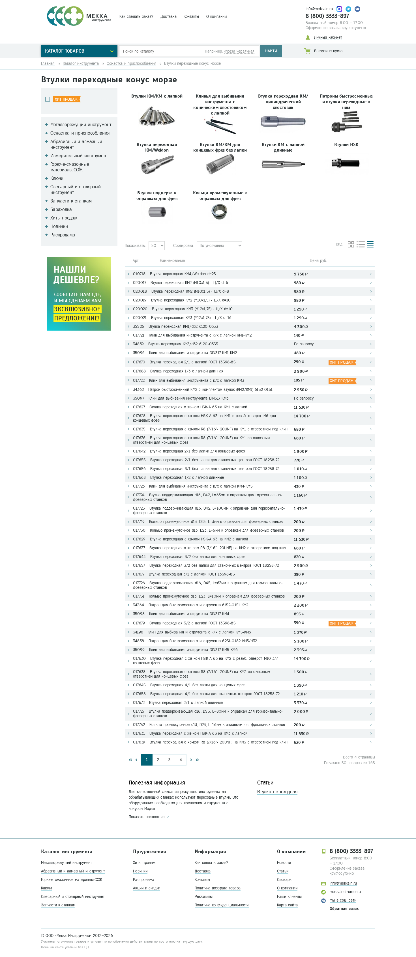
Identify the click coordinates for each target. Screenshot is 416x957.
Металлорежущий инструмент (66, 863)
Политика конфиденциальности (222, 905)
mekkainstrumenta (345, 892)
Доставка (168, 16)
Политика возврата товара (218, 888)
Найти (271, 51)
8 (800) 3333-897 (327, 16)
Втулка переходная (277, 791)
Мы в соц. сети (343, 900)
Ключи (46, 888)
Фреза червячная (239, 51)
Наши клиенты (289, 897)
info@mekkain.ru (319, 9)
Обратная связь (344, 909)
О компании (216, 16)
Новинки (140, 871)
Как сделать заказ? (136, 16)
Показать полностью (146, 817)
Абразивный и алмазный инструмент (73, 871)
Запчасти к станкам (58, 905)
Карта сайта (287, 905)
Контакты (191, 16)
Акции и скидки (146, 888)
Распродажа (143, 880)
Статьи (282, 871)
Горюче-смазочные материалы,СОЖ (71, 880)
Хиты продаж (144, 863)
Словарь (284, 880)
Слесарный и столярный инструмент (72, 897)
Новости (284, 863)
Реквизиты (204, 897)
